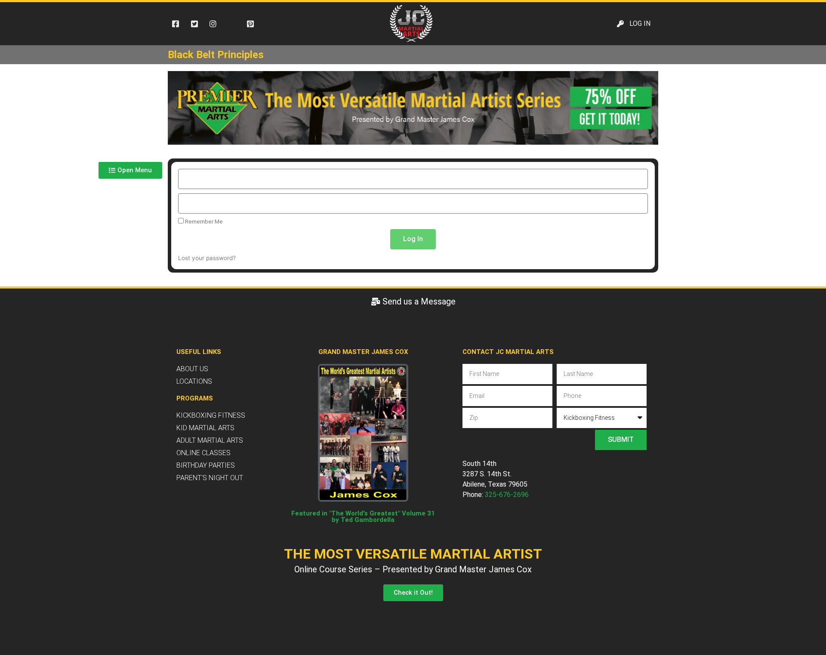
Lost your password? (207, 258)
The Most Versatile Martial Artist (413, 554)
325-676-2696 (507, 494)
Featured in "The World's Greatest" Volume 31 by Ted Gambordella (363, 516)
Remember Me (203, 221)
